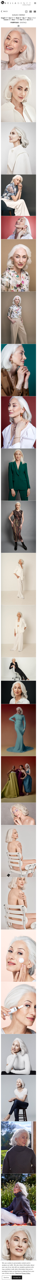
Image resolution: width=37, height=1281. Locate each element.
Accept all (16, 1277)
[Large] (35, 11)
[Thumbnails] (30, 11)
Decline (6, 1277)
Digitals (23, 22)
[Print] (26, 11)
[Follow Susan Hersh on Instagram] (18, 25)
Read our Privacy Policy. (22, 1273)
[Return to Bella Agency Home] (15, 3)
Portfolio (15, 22)
